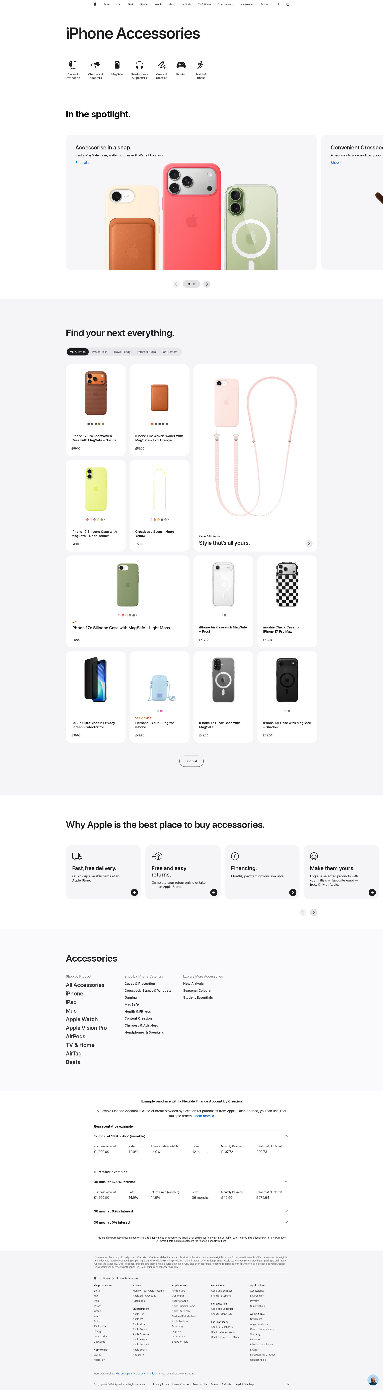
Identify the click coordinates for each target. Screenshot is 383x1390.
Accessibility (257, 1290)
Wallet (97, 1354)
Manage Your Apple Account (148, 1290)
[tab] (194, 284)
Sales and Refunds (221, 1384)
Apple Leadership (259, 1324)
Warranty (255, 1334)
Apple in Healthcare (222, 1327)
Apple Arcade (140, 1329)
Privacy (254, 1301)
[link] (373, 1380)
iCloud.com (139, 1301)
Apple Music (139, 1324)
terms (168, 1267)
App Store (138, 1354)
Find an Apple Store (126, 1373)
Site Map (249, 1384)
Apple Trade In (180, 1321)
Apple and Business (221, 1290)
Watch (97, 1311)
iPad (96, 1301)
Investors (255, 1339)
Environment (257, 1295)
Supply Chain (257, 1306)
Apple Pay (99, 1360)
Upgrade (177, 1331)
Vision (97, 1316)
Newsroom (256, 1319)
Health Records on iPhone (225, 1337)
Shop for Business (221, 1295)
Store (97, 1290)
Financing (177, 1326)
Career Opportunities (261, 1329)
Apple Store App (181, 1311)
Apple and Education (222, 1309)
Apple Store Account (144, 1295)
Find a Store (178, 1290)
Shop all (191, 761)
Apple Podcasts (141, 1344)
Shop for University (221, 1314)
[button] (278, 4)
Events (254, 1349)
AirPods (98, 1321)
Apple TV (138, 1319)
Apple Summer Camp (183, 1306)
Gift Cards (99, 1341)
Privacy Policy (161, 1384)
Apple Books (140, 1349)
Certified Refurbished (183, 1316)
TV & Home (100, 1326)
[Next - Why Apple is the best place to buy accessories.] (313, 912)
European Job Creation (262, 1354)
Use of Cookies (180, 1384)
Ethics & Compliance (261, 1344)
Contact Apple (258, 1360)
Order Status (179, 1336)
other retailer (148, 1373)
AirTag (97, 1331)
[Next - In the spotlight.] (206, 284)
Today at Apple (180, 1301)
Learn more (203, 1116)
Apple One (138, 1314)
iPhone (106, 1278)
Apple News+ (140, 1339)
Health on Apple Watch (223, 1332)
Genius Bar (178, 1295)
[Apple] (95, 1278)
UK (287, 1384)
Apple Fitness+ (141, 1334)
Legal (238, 1384)
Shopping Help (180, 1341)
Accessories (100, 1336)
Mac (96, 1295)
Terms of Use (200, 1384)
